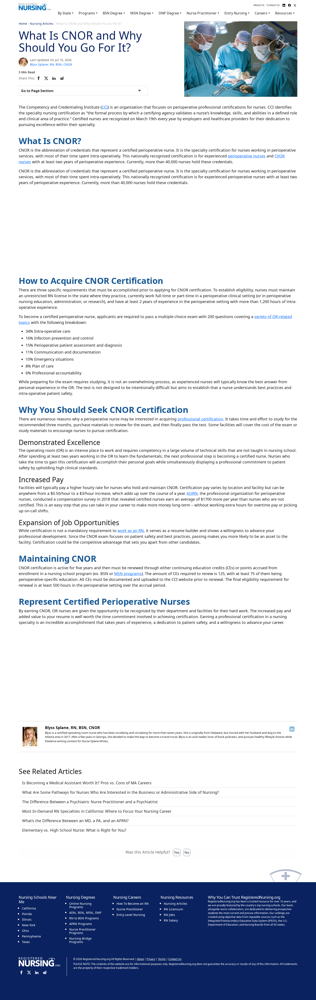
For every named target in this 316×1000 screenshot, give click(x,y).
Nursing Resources (177, 897)
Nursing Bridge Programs (80, 940)
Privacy (151, 959)
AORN (192, 493)
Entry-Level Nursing (131, 915)
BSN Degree (112, 13)
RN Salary (171, 920)
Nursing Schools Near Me (37, 900)
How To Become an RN (133, 904)
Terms (162, 959)
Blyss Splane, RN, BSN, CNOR (51, 64)
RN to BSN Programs (84, 918)
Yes (176, 852)
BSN (81, 913)
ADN (72, 913)
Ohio (25, 931)
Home (23, 24)
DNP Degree (169, 13)
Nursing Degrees (80, 897)
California (29, 908)
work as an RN (131, 530)
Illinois (27, 919)
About (140, 959)
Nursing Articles (41, 24)
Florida (27, 914)
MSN (89, 913)
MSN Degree (140, 13)
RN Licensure (173, 909)
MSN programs (128, 573)
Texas (26, 942)
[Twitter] (47, 78)
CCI (105, 107)
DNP (98, 913)
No (186, 852)
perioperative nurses (246, 155)
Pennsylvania (31, 936)
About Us (258, 5)
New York (28, 925)
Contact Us (273, 5)
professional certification (200, 419)
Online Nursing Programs (80, 905)
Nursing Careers (127, 897)
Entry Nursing (235, 13)
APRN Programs (80, 924)
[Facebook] (39, 78)
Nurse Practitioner (202, 13)
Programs (87, 13)
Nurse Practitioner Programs (82, 931)
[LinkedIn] (54, 78)
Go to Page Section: (37, 90)
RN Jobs (169, 915)
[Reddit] (62, 78)
